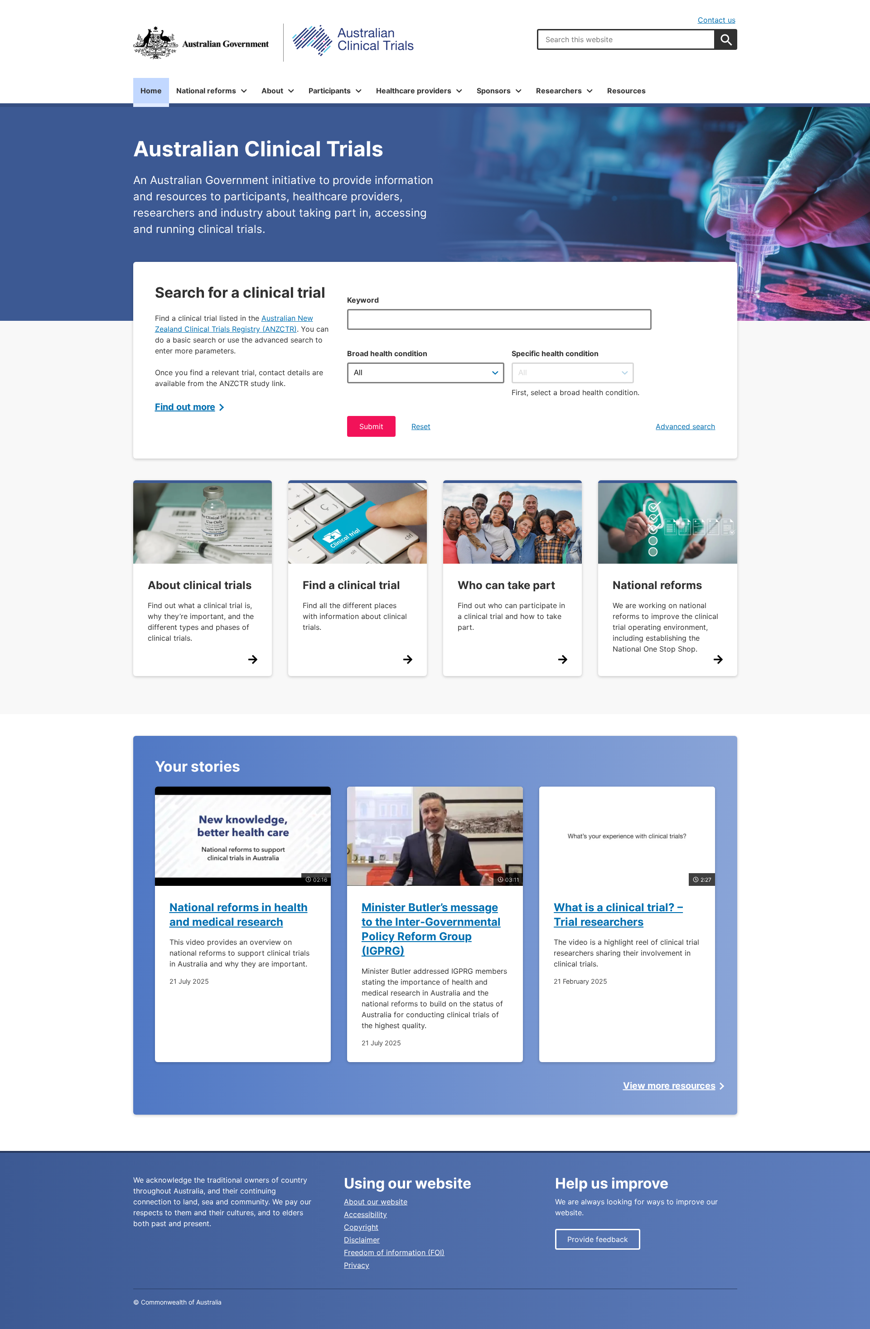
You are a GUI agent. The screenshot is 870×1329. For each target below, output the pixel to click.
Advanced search (685, 426)
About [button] (272, 90)
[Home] (201, 42)
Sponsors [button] (494, 90)
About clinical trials (199, 585)
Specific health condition (555, 353)
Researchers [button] (559, 90)
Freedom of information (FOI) (394, 1252)
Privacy (356, 1265)
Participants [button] (330, 90)
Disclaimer (362, 1239)
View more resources (669, 1085)
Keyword (363, 299)
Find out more (185, 406)
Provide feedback (597, 1239)
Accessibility (365, 1214)
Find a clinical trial (351, 585)
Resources (626, 90)
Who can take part (506, 585)
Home (151, 90)
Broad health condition (387, 353)
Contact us (716, 19)
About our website (375, 1201)
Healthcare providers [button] (413, 90)
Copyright (361, 1227)
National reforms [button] (206, 90)
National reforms (657, 585)
